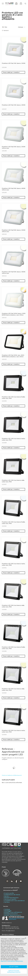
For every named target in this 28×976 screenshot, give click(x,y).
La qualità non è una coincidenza (14, 900)
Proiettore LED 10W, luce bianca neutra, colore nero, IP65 (13, 439)
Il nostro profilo (8, 893)
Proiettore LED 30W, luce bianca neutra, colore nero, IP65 (13, 564)
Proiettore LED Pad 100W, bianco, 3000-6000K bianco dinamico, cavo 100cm (14, 314)
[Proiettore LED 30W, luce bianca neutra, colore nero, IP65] (14, 550)
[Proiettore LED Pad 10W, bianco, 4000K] (14, 91)
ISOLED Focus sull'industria (12, 912)
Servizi (6, 896)
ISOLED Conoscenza (10, 913)
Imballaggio (7, 910)
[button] (21, 27)
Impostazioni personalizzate (13, 971)
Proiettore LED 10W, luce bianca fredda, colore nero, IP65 (13, 397)
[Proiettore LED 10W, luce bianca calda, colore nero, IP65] (14, 466)
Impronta (3, 961)
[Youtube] (20, 881)
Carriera (6, 902)
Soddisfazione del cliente (11, 894)
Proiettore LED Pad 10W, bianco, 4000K (13, 105)
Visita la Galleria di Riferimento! (12, 775)
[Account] (16, 3)
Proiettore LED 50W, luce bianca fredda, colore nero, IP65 (13, 647)
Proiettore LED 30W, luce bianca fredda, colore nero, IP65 (13, 522)
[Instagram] (7, 881)
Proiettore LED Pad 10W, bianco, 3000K (13, 63)
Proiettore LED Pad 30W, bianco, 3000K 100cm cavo (13, 147)
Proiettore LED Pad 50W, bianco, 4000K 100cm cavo (13, 272)
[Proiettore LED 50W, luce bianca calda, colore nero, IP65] (14, 675)
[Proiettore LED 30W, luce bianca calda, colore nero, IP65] (14, 591)
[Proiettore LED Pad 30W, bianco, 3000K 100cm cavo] (14, 133)
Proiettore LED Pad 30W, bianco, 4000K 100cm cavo (13, 189)
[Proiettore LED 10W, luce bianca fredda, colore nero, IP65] (14, 383)
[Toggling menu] (3, 3)
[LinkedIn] (11, 881)
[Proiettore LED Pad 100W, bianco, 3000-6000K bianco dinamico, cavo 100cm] (14, 299)
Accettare (13, 966)
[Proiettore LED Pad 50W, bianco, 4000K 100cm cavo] (14, 258)
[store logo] (9, 3)
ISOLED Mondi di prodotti (12, 915)
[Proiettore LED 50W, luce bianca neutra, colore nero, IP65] (14, 716)
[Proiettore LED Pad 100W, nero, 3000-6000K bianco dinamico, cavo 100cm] (14, 341)
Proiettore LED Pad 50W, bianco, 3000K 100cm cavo (13, 230)
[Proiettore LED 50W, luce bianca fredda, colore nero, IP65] (14, 633)
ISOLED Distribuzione (10, 897)
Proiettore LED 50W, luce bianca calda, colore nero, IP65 (13, 689)
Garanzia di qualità (9, 899)
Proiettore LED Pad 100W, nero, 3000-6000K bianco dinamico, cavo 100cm (13, 355)
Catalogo (6, 909)
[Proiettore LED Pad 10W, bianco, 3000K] (14, 49)
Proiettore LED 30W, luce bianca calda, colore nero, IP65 (13, 606)
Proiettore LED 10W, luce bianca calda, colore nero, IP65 (13, 480)
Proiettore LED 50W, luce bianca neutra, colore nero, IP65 (13, 731)
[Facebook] (16, 881)
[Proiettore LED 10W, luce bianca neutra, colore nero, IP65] (14, 424)
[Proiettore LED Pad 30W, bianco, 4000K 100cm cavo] (14, 174)
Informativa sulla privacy (15, 961)
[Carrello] (20, 3)
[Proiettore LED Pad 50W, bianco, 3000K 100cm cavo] (14, 216)
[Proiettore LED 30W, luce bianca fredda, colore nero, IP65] (14, 508)
